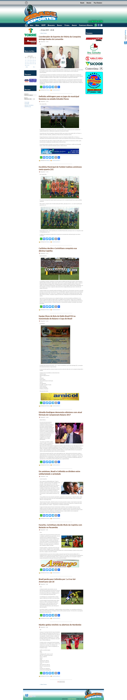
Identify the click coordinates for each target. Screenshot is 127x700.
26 (31, 63)
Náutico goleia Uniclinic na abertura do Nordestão (60, 625)
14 (35, 60)
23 (27, 63)
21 (35, 62)
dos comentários (29, 105)
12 (31, 60)
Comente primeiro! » (56, 90)
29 (25, 65)
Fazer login (27, 102)
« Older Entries (43, 33)
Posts (27, 103)
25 (30, 63)
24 (28, 63)
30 (27, 65)
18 (30, 62)
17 (28, 62)
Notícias (48, 90)
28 (35, 63)
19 (31, 62)
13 (33, 60)
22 (25, 63)
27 (33, 63)
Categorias (26, 93)
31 (28, 65)
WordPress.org (28, 106)
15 (25, 62)
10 (28, 60)
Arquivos (26, 97)
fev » (34, 67)
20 (33, 62)
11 (30, 60)
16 (27, 62)
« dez (27, 67)
